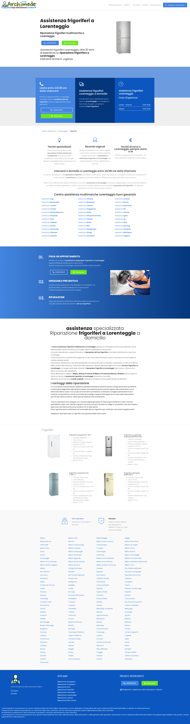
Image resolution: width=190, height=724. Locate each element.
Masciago (100, 625)
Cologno (99, 568)
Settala (127, 595)
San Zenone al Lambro (133, 602)
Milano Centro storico (104, 541)
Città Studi (44, 545)
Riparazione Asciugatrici (66, 682)
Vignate (99, 588)
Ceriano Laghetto (131, 632)
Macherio (100, 645)
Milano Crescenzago (76, 545)
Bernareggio (45, 622)
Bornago (71, 592)
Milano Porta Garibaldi (105, 558)
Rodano (99, 602)
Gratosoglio (101, 551)
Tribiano (71, 612)
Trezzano (72, 602)
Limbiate (43, 645)
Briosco (127, 625)
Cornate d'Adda (74, 639)
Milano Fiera (44, 548)
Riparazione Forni (63, 687)
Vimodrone (100, 582)
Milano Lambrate (74, 555)
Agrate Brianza (102, 615)
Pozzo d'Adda (101, 598)
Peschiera (44, 578)
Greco (42, 555)
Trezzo (127, 585)
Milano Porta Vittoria (104, 561)
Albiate (43, 619)
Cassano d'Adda (102, 578)
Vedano (43, 659)
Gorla (42, 551)
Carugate (128, 582)
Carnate (43, 632)
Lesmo (127, 642)
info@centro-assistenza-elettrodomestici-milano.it (142, 689)
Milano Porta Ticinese (48, 561)
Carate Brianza (102, 629)
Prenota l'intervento (176, 5)
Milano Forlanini (74, 548)
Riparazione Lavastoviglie (66, 695)
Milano (42, 538)
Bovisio (71, 625)
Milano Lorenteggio (132, 555)
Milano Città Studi (131, 541)
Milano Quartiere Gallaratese (136, 561)
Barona (71, 541)
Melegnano (72, 582)
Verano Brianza (74, 659)
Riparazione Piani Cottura (66, 700)
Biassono (128, 622)
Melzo (42, 582)
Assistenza (48, 199)
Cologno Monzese (75, 568)
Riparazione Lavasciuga (66, 692)
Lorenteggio (62, 131)
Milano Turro (129, 565)
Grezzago (128, 612)
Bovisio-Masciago (47, 625)
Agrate (127, 615)
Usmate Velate (130, 652)
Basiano (43, 612)
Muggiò (71, 649)
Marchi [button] (127, 5)
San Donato (101, 575)
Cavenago (100, 632)
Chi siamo (136, 5)
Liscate (99, 605)
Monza (42, 649)
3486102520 (51, 43)
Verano (99, 659)
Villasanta (128, 659)
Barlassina (100, 619)
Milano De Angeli (131, 545)
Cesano (99, 635)
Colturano (72, 615)
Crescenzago (101, 545)
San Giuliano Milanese (133, 568)
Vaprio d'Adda (101, 592)
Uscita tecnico (155, 5)
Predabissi (72, 608)
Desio (127, 639)
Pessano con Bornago (133, 588)
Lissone (71, 645)
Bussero (43, 595)
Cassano (128, 578)
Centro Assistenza (49, 131)
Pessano (43, 592)
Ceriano (43, 635)
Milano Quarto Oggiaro (49, 565)
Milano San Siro (74, 565)
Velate (70, 655)
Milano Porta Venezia (76, 561)
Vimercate (44, 662)
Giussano (43, 642)
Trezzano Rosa (45, 602)
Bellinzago (129, 608)
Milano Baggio (101, 538)
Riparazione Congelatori (66, 684)
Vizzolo (42, 608)
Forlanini (99, 548)
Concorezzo (44, 639)
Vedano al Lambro (132, 655)
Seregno (128, 649)
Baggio (127, 538)
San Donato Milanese (76, 575)
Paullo (42, 588)
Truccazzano (130, 598)
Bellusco (128, 619)
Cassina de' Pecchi (47, 585)
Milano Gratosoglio (75, 551)
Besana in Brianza (75, 622)
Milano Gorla (129, 548)
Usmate (43, 655)
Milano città (72, 538)
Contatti (145, 5)
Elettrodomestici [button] (115, 5)
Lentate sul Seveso (103, 642)
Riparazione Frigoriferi (65, 690)
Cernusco (44, 575)
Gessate (128, 592)
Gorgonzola (72, 578)
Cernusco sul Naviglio (133, 572)
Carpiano (72, 605)
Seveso (43, 652)
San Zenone (44, 605)
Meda (127, 645)
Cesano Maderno (75, 635)
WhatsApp (71, 43)
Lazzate (71, 642)
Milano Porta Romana (133, 558)
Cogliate (128, 635)
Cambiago (44, 598)
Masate (99, 612)
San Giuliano (44, 572)
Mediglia (71, 585)
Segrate (99, 572)
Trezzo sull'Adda (102, 585)
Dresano (43, 615)
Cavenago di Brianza (76, 632)
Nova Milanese (102, 649)
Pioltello (71, 572)
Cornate (99, 639)
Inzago (70, 588)
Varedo (99, 655)
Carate (127, 629)
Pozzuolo (99, 595)
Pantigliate (72, 598)
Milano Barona (45, 541)
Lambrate (100, 555)
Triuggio (99, 652)
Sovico (70, 652)
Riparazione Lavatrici (65, 698)
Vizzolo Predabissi (131, 605)
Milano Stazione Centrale (106, 565)
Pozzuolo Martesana (76, 595)
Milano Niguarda (74, 558)
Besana (99, 622)
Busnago (71, 629)
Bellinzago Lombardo (104, 608)
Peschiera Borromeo (133, 575)
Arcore (71, 619)
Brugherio (44, 629)
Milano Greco (130, 551)
